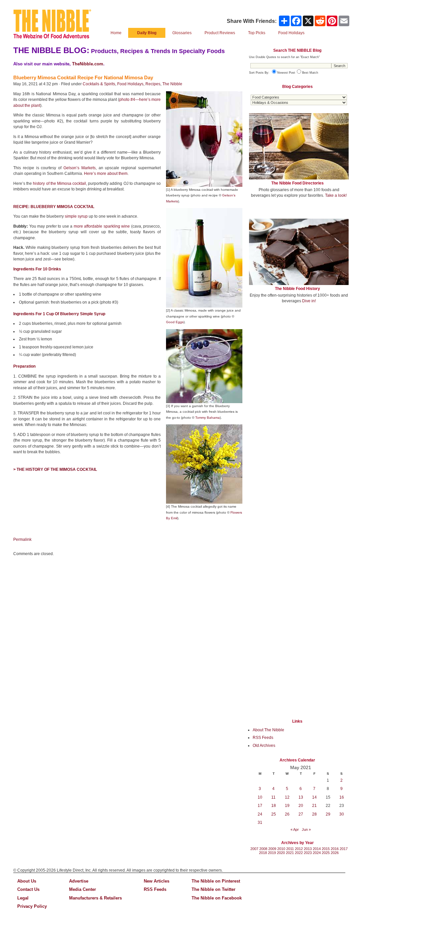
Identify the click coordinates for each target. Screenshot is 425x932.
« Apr (295, 829)
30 (341, 814)
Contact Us (28, 889)
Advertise (78, 881)
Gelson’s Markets (79, 168)
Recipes (152, 84)
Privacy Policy (32, 906)
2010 (281, 849)
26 (287, 814)
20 (300, 805)
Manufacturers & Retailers (95, 898)
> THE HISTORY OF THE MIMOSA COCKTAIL (55, 469)
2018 (263, 853)
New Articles (156, 881)
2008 (263, 849)
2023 (308, 853)
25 (273, 814)
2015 (326, 849)
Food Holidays (130, 84)
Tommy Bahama (207, 417)
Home (116, 33)
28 (314, 814)
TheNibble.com (87, 63)
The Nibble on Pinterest (216, 881)
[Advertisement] (299, 357)
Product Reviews (220, 33)
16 (341, 797)
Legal (23, 898)
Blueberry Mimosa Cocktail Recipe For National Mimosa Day (83, 77)
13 (300, 797)
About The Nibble (268, 730)
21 (314, 805)
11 (273, 797)
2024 (317, 853)
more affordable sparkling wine (102, 226)
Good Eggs (175, 322)
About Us (26, 881)
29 (328, 814)
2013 (308, 849)
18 (273, 805)
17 (260, 805)
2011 (290, 849)
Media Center (82, 889)
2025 (326, 853)
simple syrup (76, 216)
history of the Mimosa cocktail (59, 183)
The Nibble (172, 84)
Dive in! (309, 301)
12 (287, 797)
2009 (272, 849)
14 (314, 797)
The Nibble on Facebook (217, 898)
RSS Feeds (263, 737)
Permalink (22, 539)
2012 (299, 849)
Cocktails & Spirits (99, 84)
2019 (272, 853)
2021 (290, 853)
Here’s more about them (106, 173)
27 (300, 814)
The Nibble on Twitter (213, 889)
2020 (281, 853)
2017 (344, 849)
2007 (254, 849)
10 (260, 797)
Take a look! (336, 195)
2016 (335, 849)
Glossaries (182, 33)
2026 (335, 853)
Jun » (306, 829)
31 (260, 822)
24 (260, 814)
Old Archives (264, 745)
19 (287, 805)
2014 (317, 849)
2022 (299, 853)
